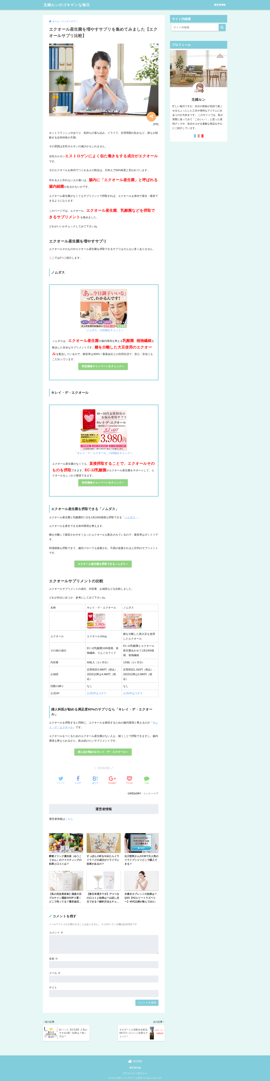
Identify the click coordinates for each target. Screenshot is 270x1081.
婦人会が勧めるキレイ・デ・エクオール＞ (103, 751)
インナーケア (150, 793)
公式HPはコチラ (96, 693)
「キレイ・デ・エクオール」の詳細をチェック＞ (103, 453)
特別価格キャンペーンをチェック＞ (103, 366)
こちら (69, 819)
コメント (56, 932)
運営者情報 (220, 4)
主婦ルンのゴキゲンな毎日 (67, 4)
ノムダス (130, 517)
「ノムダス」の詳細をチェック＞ (104, 330)
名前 (53, 958)
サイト (53, 987)
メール (54, 973)
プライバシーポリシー (135, 1073)
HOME (137, 1061)
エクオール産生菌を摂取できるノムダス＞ (103, 563)
